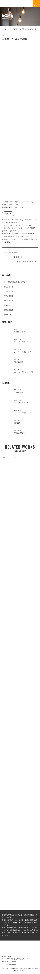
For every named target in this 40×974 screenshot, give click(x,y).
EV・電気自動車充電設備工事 (15, 282)
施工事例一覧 (20, 582)
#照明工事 (8, 214)
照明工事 (7, 305)
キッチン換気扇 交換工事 (27, 261)
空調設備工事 (8, 287)
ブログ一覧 (20, 844)
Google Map (30, 693)
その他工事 (8, 315)
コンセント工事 (9, 291)
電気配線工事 (8, 310)
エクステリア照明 (10, 253)
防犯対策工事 (8, 296)
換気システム (8, 301)
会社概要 (20, 708)
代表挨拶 (20, 647)
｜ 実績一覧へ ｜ (20, 257)
